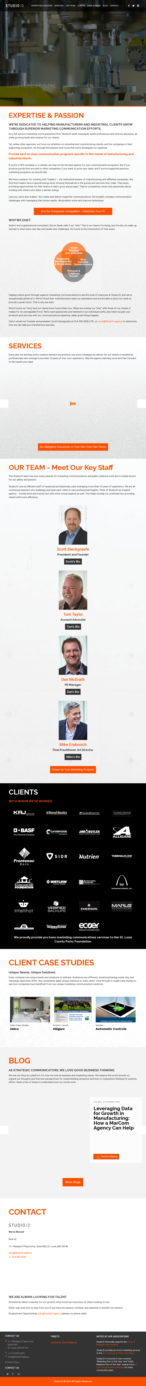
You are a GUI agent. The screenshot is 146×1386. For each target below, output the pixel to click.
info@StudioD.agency (20, 1252)
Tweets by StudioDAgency (64, 1342)
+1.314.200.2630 (17, 1256)
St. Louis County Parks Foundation (118, 1353)
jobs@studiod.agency (49, 1313)
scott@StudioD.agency (110, 321)
